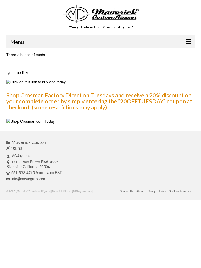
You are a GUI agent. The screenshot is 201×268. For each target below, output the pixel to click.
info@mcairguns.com (28, 178)
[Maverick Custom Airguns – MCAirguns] (100, 14)
